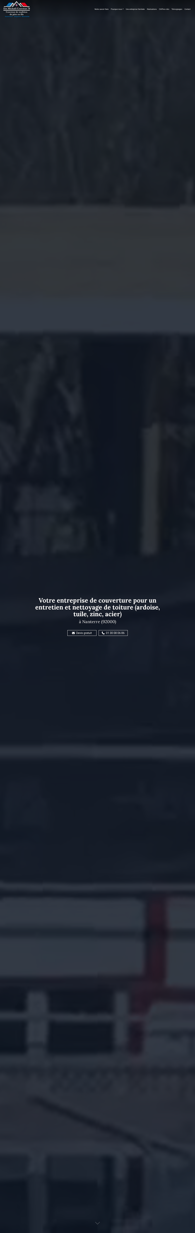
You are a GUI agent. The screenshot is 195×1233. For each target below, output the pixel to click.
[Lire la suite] (97, 1223)
